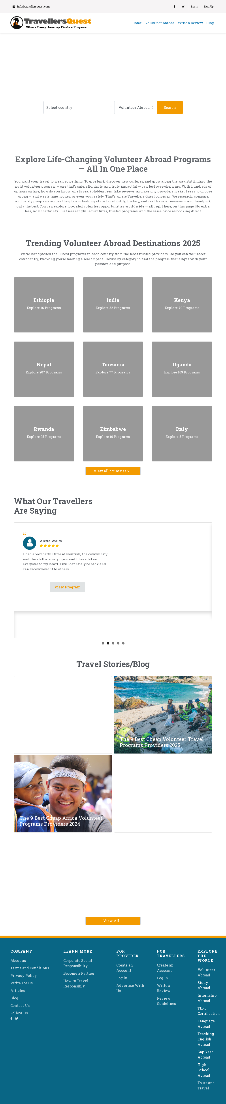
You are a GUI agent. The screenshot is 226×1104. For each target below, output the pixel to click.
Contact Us (20, 1005)
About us (18, 960)
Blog (210, 23)
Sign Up (208, 6)
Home (137, 22)
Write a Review (190, 23)
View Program (67, 587)
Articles (17, 990)
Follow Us (19, 1013)
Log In (162, 978)
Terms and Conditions (29, 968)
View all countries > (111, 471)
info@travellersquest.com (33, 6)
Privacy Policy (23, 975)
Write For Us (21, 983)
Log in (121, 978)
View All (111, 920)
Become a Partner (78, 973)
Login (194, 6)
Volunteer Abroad (159, 23)
